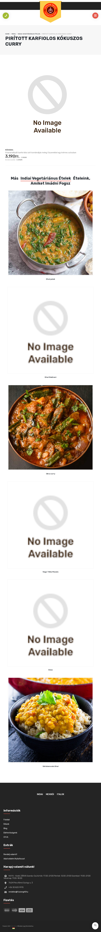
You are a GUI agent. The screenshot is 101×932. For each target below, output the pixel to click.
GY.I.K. (6, 837)
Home (7, 34)
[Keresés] (95, 925)
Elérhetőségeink (10, 833)
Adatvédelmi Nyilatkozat (14, 859)
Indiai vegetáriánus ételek (29, 34)
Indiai (40, 794)
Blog (5, 828)
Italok (60, 794)
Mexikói (50, 794)
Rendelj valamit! (10, 854)
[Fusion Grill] (50, 10)
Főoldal (7, 820)
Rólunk (6, 824)
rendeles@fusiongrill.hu (18, 892)
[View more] (50, 233)
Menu (14, 34)
